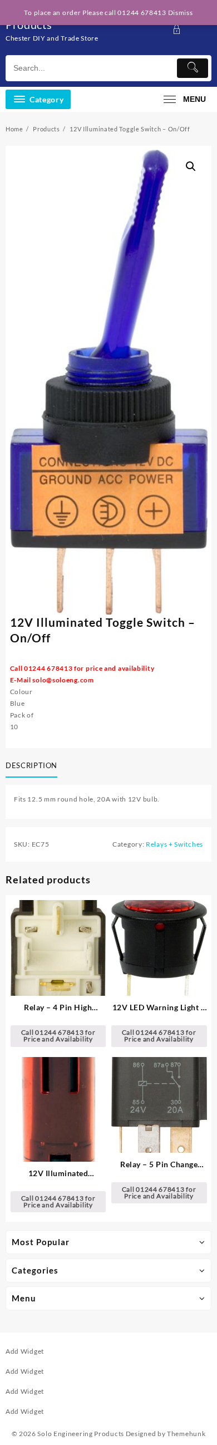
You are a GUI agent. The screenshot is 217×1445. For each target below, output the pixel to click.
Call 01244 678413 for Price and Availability (58, 1035)
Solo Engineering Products (80, 1433)
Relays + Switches (174, 844)
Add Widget (25, 1351)
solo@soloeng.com (62, 680)
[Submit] (192, 68)
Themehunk (186, 1433)
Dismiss (180, 12)
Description (31, 765)
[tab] (34, 766)
